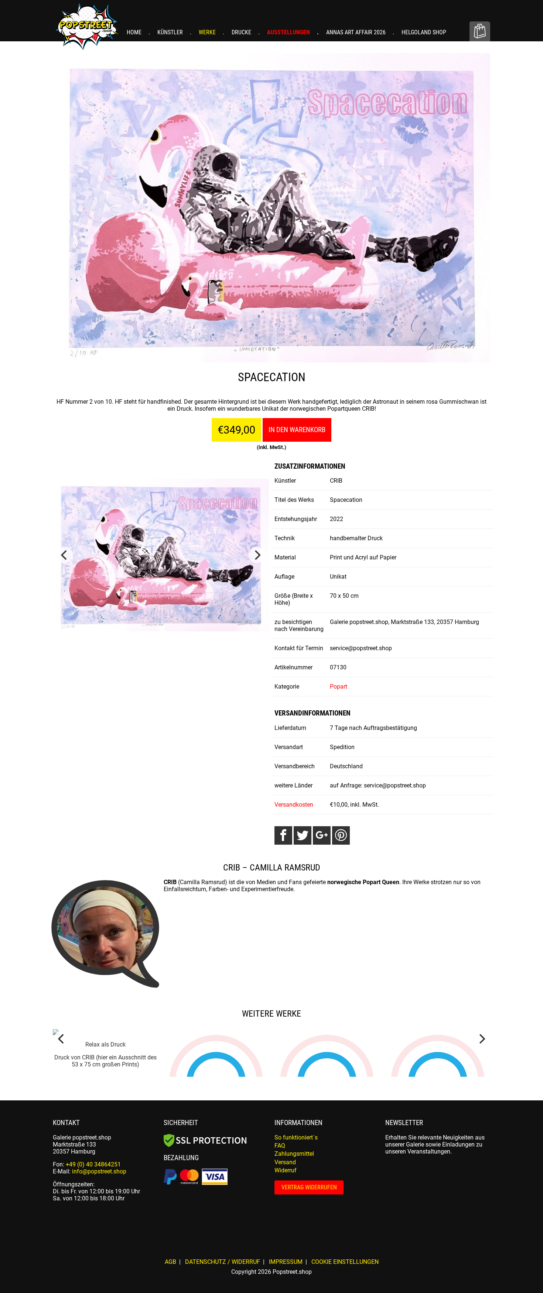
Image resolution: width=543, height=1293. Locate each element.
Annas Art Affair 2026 (356, 32)
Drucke (242, 32)
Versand (285, 1261)
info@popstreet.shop (99, 1270)
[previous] (65, 555)
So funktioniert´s (296, 1236)
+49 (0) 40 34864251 (93, 1263)
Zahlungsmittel (294, 1252)
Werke (208, 32)
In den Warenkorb (297, 429)
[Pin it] (341, 835)
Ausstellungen (289, 32)
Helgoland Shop (424, 32)
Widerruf (285, 1269)
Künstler (170, 32)
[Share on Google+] (322, 835)
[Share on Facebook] (283, 835)
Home (135, 32)
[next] (257, 555)
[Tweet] (302, 835)
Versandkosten (293, 804)
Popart (338, 686)
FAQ (279, 1244)
